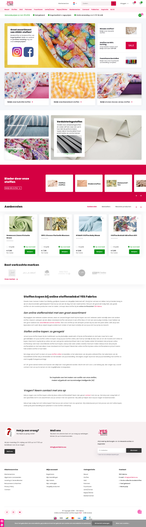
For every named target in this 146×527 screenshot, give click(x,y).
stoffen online (57, 354)
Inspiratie (104, 9)
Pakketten (95, 9)
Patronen (28, 9)
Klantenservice (63, 3)
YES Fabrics (98, 306)
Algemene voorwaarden (12, 477)
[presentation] (136, 196)
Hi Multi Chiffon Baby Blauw (88, 235)
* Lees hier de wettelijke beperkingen (108, 454)
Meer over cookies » (122, 523)
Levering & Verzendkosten (13, 480)
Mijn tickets (50, 480)
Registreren (50, 474)
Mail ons (10, 451)
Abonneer (133, 450)
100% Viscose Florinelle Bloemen (55, 235)
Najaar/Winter (62, 9)
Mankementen (75, 9)
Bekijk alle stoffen (11, 188)
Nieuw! (6, 9)
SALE (21, 9)
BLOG (113, 9)
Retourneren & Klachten (12, 483)
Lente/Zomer (49, 9)
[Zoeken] (113, 3)
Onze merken (10, 279)
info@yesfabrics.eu (58, 447)
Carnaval (85, 9)
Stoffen (14, 9)
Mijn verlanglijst (51, 483)
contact (88, 395)
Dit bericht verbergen (102, 523)
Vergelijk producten (53, 487)
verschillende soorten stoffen (50, 323)
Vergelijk (11, 247)
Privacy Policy (9, 487)
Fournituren (38, 9)
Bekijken (30, 252)
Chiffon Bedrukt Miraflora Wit (124, 235)
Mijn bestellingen (52, 477)
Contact (7, 490)
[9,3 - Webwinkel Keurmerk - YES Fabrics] (140, 512)
